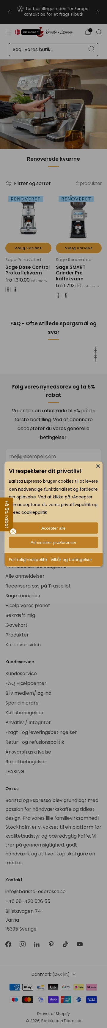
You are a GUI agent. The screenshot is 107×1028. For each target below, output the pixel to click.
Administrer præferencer (53, 542)
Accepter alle (53, 527)
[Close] (98, 465)
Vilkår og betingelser (71, 559)
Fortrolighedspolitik (28, 559)
